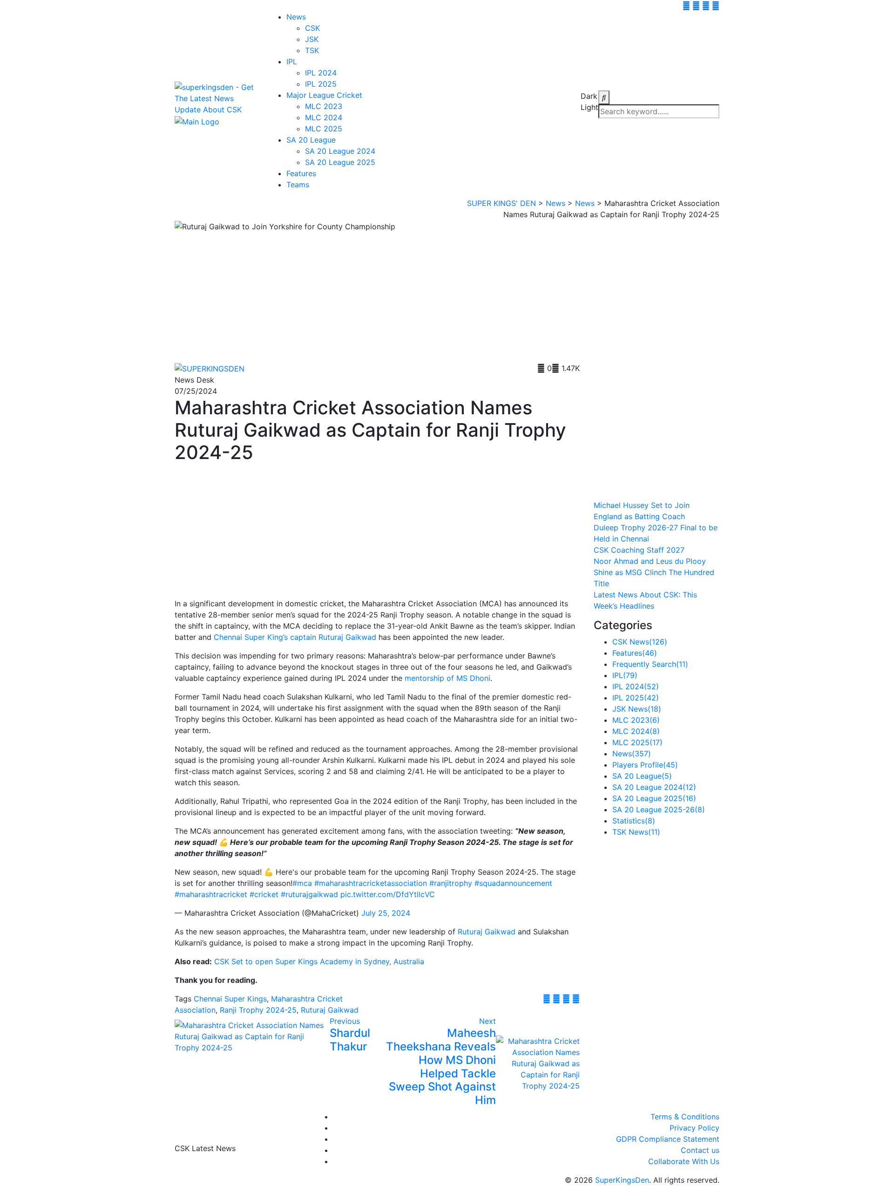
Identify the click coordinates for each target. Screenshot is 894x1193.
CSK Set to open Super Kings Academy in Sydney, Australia (319, 961)
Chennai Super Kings (230, 998)
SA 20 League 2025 (340, 162)
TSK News (636, 831)
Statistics (633, 820)
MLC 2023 (323, 106)
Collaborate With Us (683, 1161)
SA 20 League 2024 (340, 151)
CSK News (639, 641)
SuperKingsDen (622, 1180)
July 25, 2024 (385, 913)
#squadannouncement (513, 883)
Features (301, 173)
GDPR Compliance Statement (667, 1139)
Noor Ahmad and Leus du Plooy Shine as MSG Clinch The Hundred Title (654, 572)
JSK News (636, 708)
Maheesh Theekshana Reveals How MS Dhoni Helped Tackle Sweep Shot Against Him (441, 1066)
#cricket (264, 894)
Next (487, 1021)
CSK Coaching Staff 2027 (639, 550)
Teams (297, 184)
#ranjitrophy (450, 883)
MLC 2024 (323, 117)
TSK (312, 50)
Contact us (700, 1150)
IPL (291, 61)
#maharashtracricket (211, 894)
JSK (311, 39)
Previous (345, 1021)
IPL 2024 (321, 72)
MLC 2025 (323, 128)
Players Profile (645, 764)
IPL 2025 (321, 84)
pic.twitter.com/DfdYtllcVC (387, 894)
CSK (312, 28)
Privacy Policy (694, 1127)
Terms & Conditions (684, 1116)
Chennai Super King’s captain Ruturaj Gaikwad (295, 637)
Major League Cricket (324, 95)
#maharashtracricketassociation (370, 883)
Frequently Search (650, 664)
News (296, 16)
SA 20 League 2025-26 (658, 809)
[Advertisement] (377, 297)
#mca (302, 883)
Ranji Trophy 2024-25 (258, 1010)
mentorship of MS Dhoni (447, 678)
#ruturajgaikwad (309, 894)
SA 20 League (311, 139)
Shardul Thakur (350, 1039)
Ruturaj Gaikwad (486, 931)
